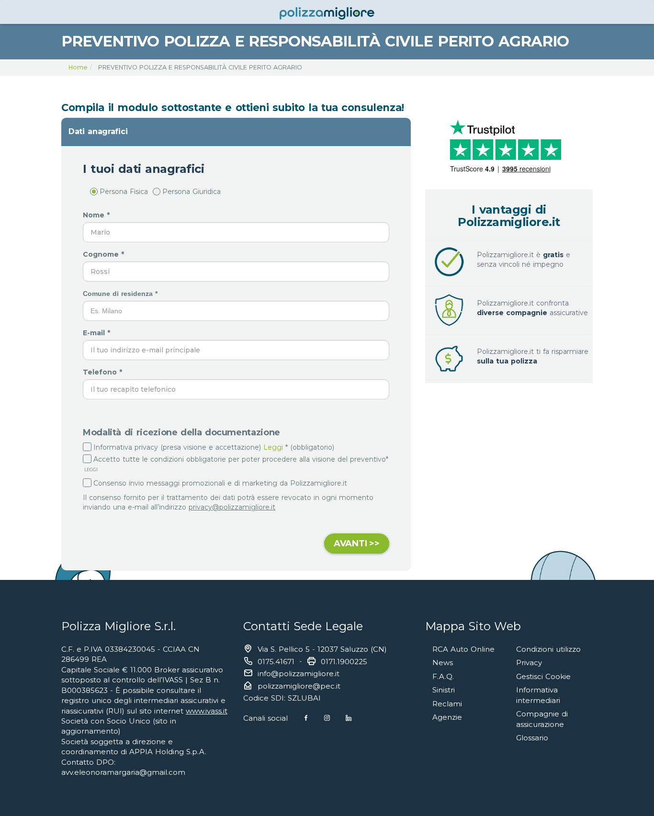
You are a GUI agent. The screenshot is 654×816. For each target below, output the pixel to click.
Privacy (529, 662)
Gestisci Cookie (543, 676)
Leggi (273, 447)
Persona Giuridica (191, 191)
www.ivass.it (206, 710)
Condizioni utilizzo (548, 649)
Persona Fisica (124, 191)
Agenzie (447, 717)
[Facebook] (306, 718)
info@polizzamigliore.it (298, 673)
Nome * (97, 215)
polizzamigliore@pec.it (299, 686)
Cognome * (104, 254)
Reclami (447, 703)
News (442, 662)
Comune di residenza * (121, 293)
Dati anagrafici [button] (97, 131)
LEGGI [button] (90, 469)
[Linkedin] (348, 718)
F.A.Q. (443, 676)
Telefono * (103, 372)
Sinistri (443, 689)
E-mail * (98, 333)
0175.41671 (276, 661)
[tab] (236, 132)
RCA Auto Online (463, 649)
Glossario (532, 737)
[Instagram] (327, 718)
